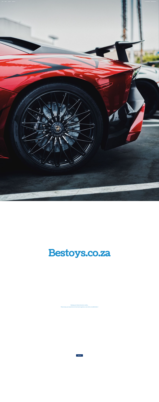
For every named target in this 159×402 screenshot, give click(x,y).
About (6, 1)
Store (2, 1)
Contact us (13, 1)
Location (9, 1)
